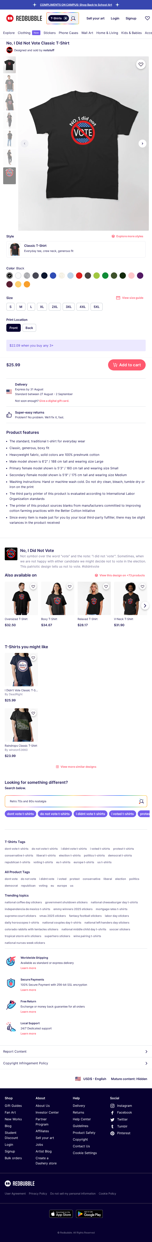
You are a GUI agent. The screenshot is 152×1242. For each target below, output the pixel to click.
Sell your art (45, 1138)
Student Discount (11, 1135)
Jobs (39, 1145)
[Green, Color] (105, 275)
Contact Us (81, 1146)
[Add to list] (141, 64)
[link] (20, 813)
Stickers (50, 33)
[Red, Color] (79, 275)
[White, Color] (18, 275)
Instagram (124, 1106)
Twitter (122, 1119)
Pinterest (123, 1133)
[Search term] (73, 18)
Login (9, 1145)
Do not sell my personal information (73, 1193)
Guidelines (80, 1126)
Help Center (82, 1119)
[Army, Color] (114, 275)
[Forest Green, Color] (123, 275)
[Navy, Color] (44, 275)
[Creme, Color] (62, 275)
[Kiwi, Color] (96, 275)
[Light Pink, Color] (131, 275)
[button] (76, 4)
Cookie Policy (107, 1193)
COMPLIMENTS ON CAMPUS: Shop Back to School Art (76, 4)
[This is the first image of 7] (24, 144)
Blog (8, 1126)
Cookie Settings (85, 1153)
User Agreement (15, 1193)
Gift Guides (13, 1106)
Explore (9, 33)
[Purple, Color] (140, 275)
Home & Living (107, 33)
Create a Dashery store (46, 1160)
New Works (13, 1119)
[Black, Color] (9, 275)
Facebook (124, 1112)
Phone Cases (68, 33)
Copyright (80, 1139)
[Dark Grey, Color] (88, 275)
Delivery (79, 1106)
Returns (78, 1112)
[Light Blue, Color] (70, 275)
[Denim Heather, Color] (35, 275)
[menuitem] (9, 33)
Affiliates (42, 1131)
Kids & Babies (131, 33)
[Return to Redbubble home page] (24, 18)
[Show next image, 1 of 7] (142, 144)
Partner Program (42, 1121)
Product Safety (84, 1133)
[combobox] (63, 18)
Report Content (15, 1051)
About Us (43, 1106)
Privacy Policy (38, 1193)
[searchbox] (76, 801)
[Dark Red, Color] (9, 284)
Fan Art (10, 1112)
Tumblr (122, 1126)
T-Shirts (11, 842)
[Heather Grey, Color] (27, 275)
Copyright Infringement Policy (25, 1063)
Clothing (28, 33)
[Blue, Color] (53, 275)
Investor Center (47, 1112)
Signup (10, 1151)
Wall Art (87, 33)
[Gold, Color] (27, 284)
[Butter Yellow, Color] (18, 284)
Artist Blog (44, 1151)
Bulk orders (13, 1158)
